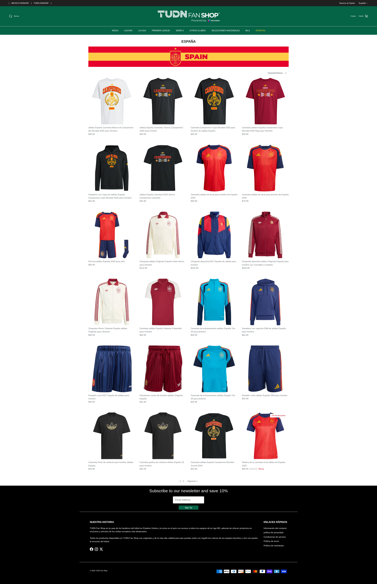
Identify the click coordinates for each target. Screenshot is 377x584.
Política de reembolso (274, 545)
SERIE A (180, 30)
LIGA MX (128, 30)
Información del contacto (275, 528)
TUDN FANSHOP (41, 3)
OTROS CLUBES (198, 30)
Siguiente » (192, 481)
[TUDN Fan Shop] (188, 16)
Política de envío (271, 541)
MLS (247, 30)
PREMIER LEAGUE (161, 30)
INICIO (115, 30)
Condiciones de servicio (275, 537)
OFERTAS (260, 30)
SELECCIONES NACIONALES (225, 30)
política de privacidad (273, 532)
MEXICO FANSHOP (20, 3)
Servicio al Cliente (347, 3)
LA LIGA (142, 30)
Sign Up (188, 507)
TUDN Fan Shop (101, 570)
